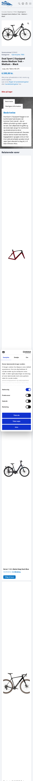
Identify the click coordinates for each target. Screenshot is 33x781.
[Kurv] (26, 3)
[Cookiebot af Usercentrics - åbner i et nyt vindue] (23, 352)
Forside (4, 12)
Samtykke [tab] (6, 357)
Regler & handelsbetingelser (19, 82)
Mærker (10, 12)
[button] (28, 23)
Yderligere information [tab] (13, 106)
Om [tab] (27, 357)
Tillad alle (16, 415)
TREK (15, 12)
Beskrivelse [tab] (9, 101)
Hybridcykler (16, 55)
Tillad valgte (16, 421)
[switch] (28, 395)
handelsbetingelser (11, 84)
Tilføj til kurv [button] (9, 577)
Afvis (16, 427)
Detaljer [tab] (16, 357)
